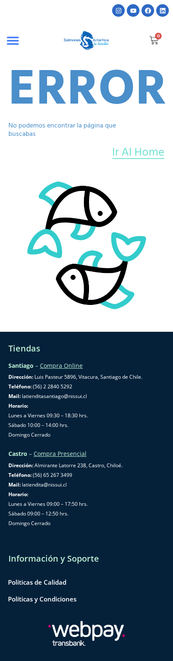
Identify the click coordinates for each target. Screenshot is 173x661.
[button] (13, 40)
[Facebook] (148, 10)
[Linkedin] (162, 10)
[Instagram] (118, 10)
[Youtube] (133, 10)
